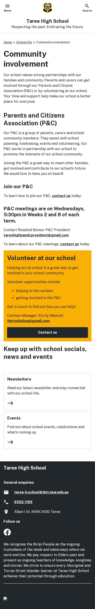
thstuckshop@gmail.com (28, 321)
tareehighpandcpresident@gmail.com (36, 235)
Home (8, 42)
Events (14, 418)
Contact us (47, 332)
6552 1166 (23, 502)
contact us (61, 196)
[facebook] (7, 534)
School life (24, 42)
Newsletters (19, 379)
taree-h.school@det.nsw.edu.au (41, 492)
